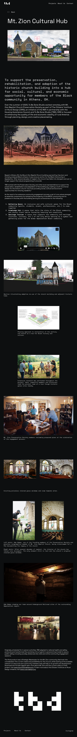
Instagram (69, 731)
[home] (7, 3)
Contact (70, 3)
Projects (52, 3)
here (23, 665)
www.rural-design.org (28, 669)
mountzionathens (24, 667)
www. (16, 667)
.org (32, 667)
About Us (61, 3)
